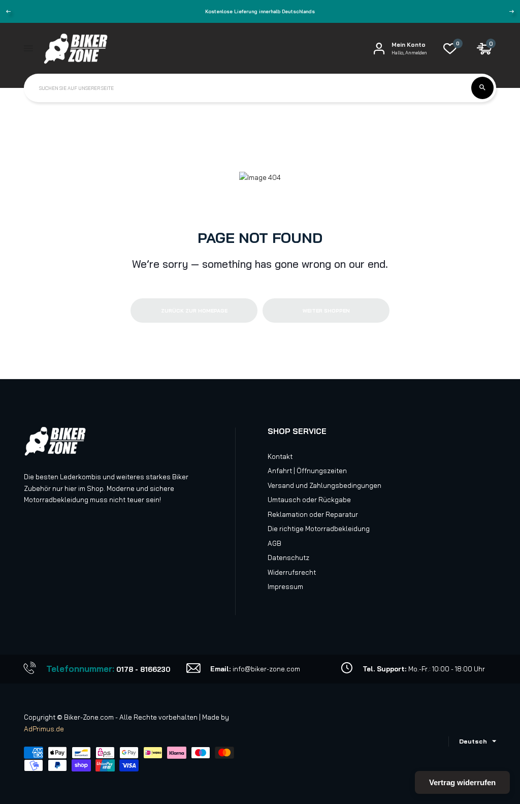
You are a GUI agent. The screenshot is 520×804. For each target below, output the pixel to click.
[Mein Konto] (379, 48)
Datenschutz (288, 557)
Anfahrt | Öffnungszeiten (307, 471)
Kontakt (280, 456)
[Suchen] (482, 88)
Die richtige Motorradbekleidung (319, 528)
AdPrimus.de (44, 729)
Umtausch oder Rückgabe (309, 500)
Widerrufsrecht (292, 572)
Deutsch (473, 741)
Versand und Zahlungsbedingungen (324, 485)
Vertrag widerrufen (462, 782)
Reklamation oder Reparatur (313, 514)
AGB (274, 543)
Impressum (285, 586)
